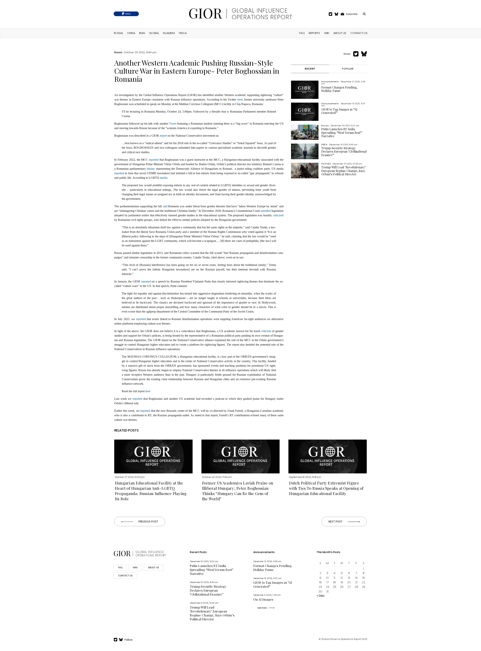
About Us (339, 33)
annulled (266, 210)
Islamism (169, 33)
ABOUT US (153, 567)
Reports (314, 33)
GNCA (183, 33)
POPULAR (347, 68)
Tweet (172, 123)
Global (154, 33)
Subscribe (351, 14)
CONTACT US (125, 575)
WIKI (135, 567)
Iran (142, 33)
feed (239, 99)
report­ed (154, 159)
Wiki (326, 33)
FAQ (302, 33)
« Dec (321, 595)
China (131, 33)
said (165, 206)
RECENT (310, 68)
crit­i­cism (266, 331)
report (163, 135)
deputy (151, 168)
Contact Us (359, 33)
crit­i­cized (278, 215)
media (163, 177)
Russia (118, 33)
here (148, 391)
